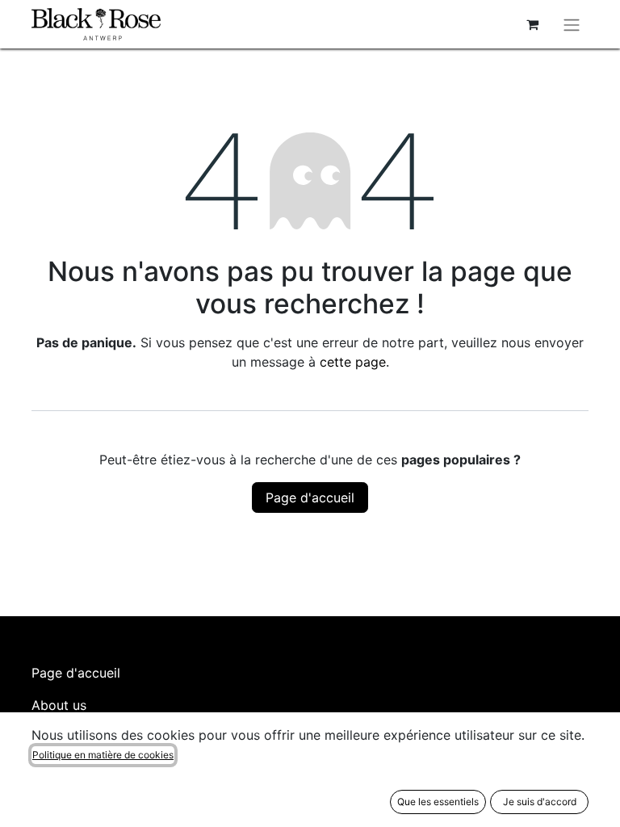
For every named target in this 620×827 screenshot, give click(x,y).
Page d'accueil (310, 497)
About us (58, 705)
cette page (353, 362)
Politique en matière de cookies (103, 755)
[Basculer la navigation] (572, 24)
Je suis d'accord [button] (539, 802)
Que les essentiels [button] (438, 802)
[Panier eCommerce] (532, 24)
